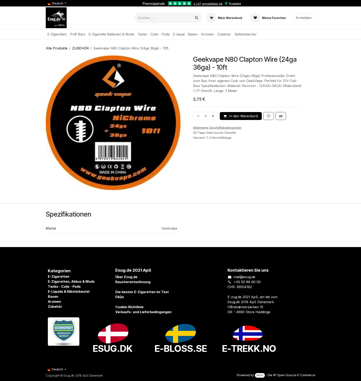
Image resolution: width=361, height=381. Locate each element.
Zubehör (55, 306)
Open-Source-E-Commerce (296, 375)
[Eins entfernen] (197, 116)
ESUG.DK (112, 348)
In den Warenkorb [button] (243, 116)
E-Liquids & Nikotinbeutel (68, 291)
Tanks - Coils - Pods (64, 286)
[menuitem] (57, 34)
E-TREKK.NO (249, 348)
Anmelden (304, 18)
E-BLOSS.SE (181, 348)
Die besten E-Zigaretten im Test (142, 292)
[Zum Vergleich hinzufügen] (281, 116)
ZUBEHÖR (80, 48)
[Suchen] (196, 18)
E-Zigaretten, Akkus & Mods (71, 281)
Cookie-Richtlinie (129, 307)
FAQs (119, 297)
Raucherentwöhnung (132, 282)
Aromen (54, 301)
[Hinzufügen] (214, 116)
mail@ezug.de (244, 277)
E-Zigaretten (58, 276)
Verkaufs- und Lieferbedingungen (143, 312)
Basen (53, 296)
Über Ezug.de (126, 277)
